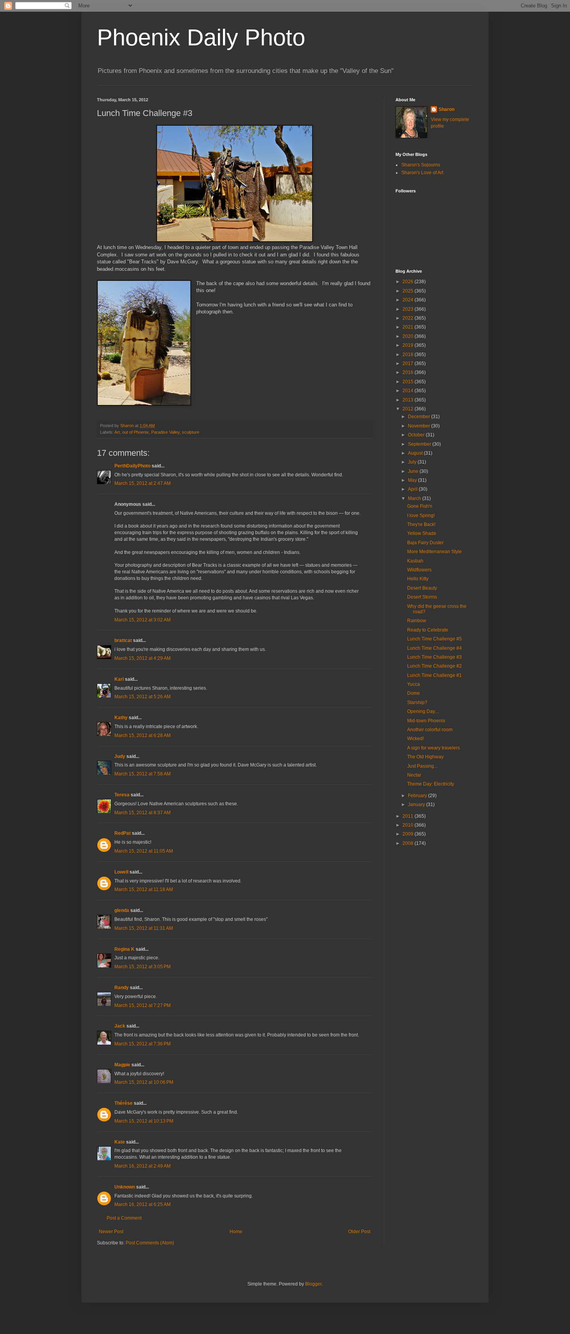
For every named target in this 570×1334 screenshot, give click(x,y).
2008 (408, 843)
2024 (408, 300)
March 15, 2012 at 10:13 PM (143, 1121)
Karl (119, 679)
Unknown (124, 1187)
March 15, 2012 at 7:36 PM (142, 1044)
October (417, 435)
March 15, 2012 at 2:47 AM (142, 483)
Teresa (122, 795)
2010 (408, 825)
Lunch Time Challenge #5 (434, 639)
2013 (408, 400)
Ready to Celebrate (427, 630)
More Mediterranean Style (434, 551)
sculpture (190, 432)
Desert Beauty (422, 588)
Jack (119, 1026)
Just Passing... (422, 766)
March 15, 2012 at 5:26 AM (142, 696)
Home (236, 1231)
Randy (121, 987)
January (417, 804)
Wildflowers (419, 570)
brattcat (123, 640)
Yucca (413, 684)
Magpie (122, 1065)
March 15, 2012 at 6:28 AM (142, 735)
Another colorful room (430, 729)
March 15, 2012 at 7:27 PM (142, 1005)
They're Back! (421, 524)
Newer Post (111, 1231)
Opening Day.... (423, 711)
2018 (408, 354)
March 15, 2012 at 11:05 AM (143, 851)
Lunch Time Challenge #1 (434, 675)
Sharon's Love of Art (422, 172)
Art (117, 432)
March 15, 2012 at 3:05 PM (142, 966)
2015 (408, 381)
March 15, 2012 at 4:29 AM (142, 658)
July (413, 462)
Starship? (417, 702)
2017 (408, 363)
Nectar (414, 775)
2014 (408, 390)
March (415, 498)
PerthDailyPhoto (132, 466)
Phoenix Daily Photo (201, 37)
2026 (408, 281)
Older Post (359, 1231)
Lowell (121, 872)
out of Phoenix (135, 432)
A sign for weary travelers (433, 748)
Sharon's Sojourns (420, 165)
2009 (408, 834)
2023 (408, 309)
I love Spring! (421, 515)
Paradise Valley (165, 432)
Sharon (446, 109)
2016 (408, 372)
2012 (408, 409)
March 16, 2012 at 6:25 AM (142, 1204)
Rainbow (416, 620)
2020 (408, 336)
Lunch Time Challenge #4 (434, 648)
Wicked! (415, 738)
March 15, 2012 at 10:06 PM (143, 1082)
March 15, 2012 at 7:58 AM (142, 774)
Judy (119, 756)
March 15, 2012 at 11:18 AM (143, 889)
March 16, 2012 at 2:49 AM (142, 1166)
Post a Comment (124, 1218)
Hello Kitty (417, 578)
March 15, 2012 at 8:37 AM (142, 812)
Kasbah (415, 561)
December (419, 416)
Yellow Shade (421, 533)
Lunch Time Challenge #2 (434, 666)
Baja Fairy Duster (425, 542)
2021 (408, 327)
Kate (119, 1142)
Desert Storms (422, 597)
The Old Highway (425, 757)
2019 (408, 345)
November (419, 426)
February (418, 795)
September (420, 444)
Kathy (121, 717)
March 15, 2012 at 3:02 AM (142, 620)
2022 (408, 318)
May (413, 480)
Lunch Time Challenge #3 (434, 657)
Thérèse (123, 1103)
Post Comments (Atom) (150, 1243)
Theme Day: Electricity (430, 784)
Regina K (124, 949)
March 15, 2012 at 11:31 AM (143, 928)
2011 (408, 816)
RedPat (122, 833)
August (416, 453)
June (414, 471)
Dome (413, 693)
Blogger (313, 1284)
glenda (121, 910)
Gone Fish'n (419, 506)
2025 (408, 291)
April (413, 489)
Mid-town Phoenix (426, 720)
